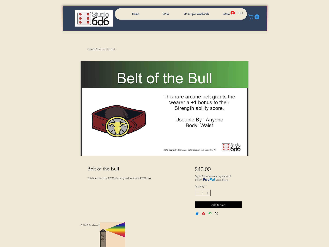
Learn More (222, 179)
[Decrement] (197, 193)
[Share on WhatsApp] (210, 214)
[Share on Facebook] (197, 214)
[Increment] (208, 193)
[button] (254, 16)
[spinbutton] (203, 193)
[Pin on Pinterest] (204, 214)
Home (91, 49)
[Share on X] (217, 214)
